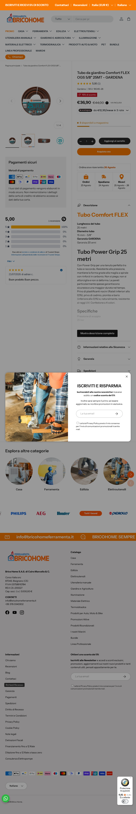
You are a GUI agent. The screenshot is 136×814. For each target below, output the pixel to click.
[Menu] (131, 779)
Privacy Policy (93, 423)
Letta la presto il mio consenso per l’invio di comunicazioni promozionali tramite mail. (98, 426)
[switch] (125, 801)
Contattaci (62, 5)
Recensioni (80, 5)
